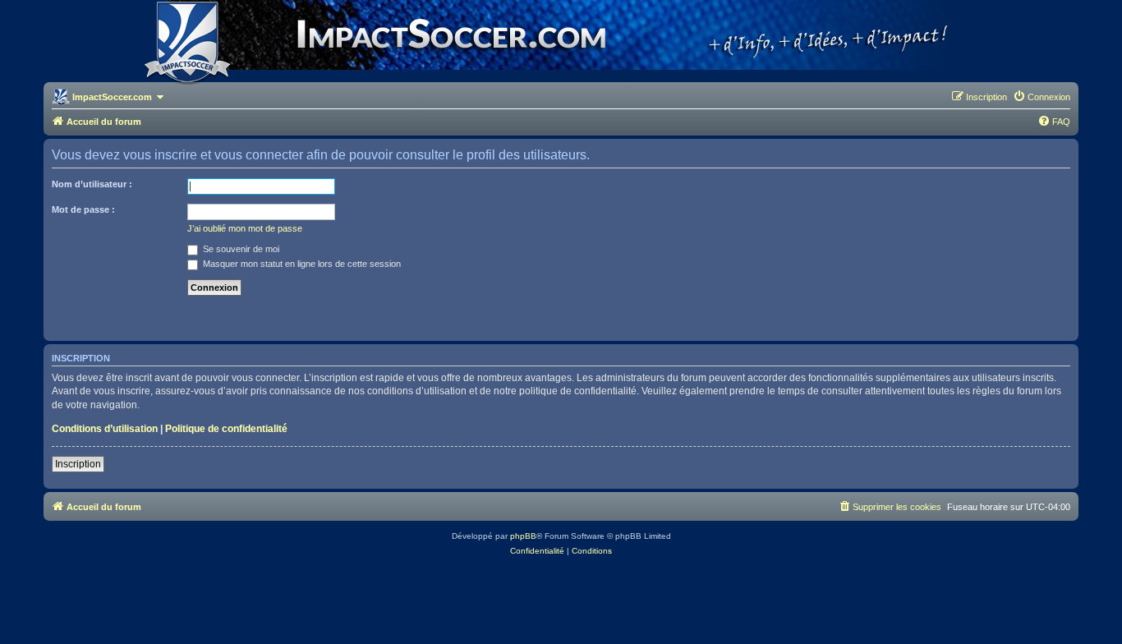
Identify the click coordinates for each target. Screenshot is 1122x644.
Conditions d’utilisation (105, 429)
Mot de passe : (83, 209)
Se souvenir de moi (239, 249)
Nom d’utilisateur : (92, 184)
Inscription (78, 464)
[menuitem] (1041, 97)
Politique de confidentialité (226, 429)
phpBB (523, 535)
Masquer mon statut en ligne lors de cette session (300, 264)
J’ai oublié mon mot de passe (244, 228)
